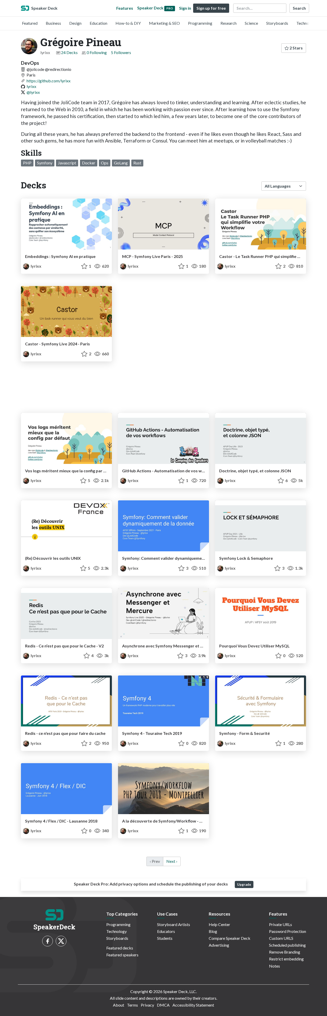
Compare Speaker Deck (229, 938)
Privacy (147, 1004)
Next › (171, 861)
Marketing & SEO (164, 23)
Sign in (185, 8)
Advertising (219, 945)
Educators (166, 931)
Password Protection (287, 931)
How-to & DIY (128, 23)
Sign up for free (211, 8)
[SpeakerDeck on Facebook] (47, 941)
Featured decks (119, 947)
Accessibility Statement (193, 1004)
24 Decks (69, 52)
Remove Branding (284, 951)
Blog (213, 931)
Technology (306, 23)
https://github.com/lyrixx (49, 80)
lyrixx (31, 86)
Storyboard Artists (173, 924)
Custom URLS (281, 938)
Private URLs (280, 924)
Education (98, 23)
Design (75, 23)
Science (251, 23)
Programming (200, 23)
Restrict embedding (286, 958)
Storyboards (277, 23)
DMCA (163, 1004)
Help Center (219, 924)
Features (124, 8)
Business (53, 23)
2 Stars (296, 47)
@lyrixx (33, 92)
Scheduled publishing (287, 945)
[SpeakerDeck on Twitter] (61, 941)
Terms (132, 1004)
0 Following (97, 52)
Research (228, 23)
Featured (30, 23)
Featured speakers (122, 954)
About (118, 1004)
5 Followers (121, 52)
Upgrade (244, 884)
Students (164, 938)
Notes (274, 965)
